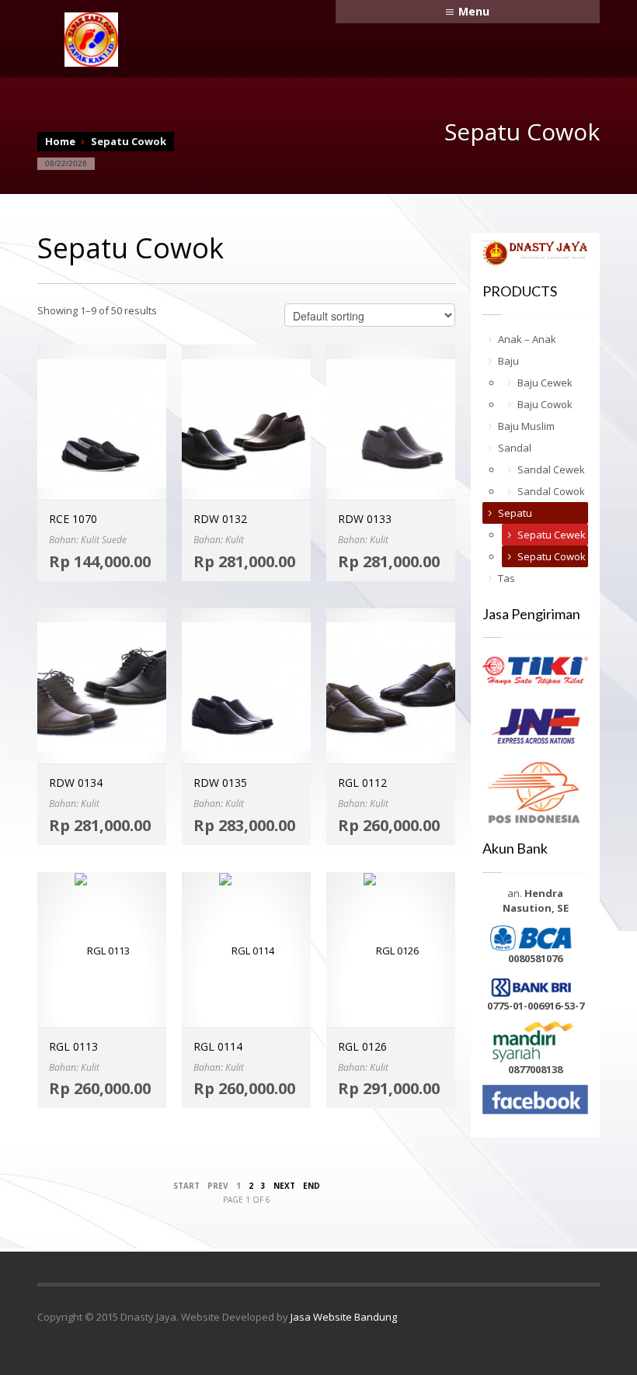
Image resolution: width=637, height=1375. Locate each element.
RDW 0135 (220, 782)
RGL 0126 (362, 1046)
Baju (508, 361)
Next (284, 1185)
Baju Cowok (545, 404)
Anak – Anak (527, 339)
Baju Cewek (545, 383)
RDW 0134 (76, 782)
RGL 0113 (73, 1046)
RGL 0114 (217, 1046)
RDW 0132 (220, 518)
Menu (473, 11)
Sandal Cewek (551, 469)
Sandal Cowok (551, 491)
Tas (506, 578)
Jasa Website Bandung (344, 1317)
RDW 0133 (365, 518)
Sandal (514, 448)
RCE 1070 (73, 518)
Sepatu (515, 513)
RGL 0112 (362, 782)
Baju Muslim (526, 426)
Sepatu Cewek (551, 535)
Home (60, 141)
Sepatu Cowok (551, 556)
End (311, 1185)
